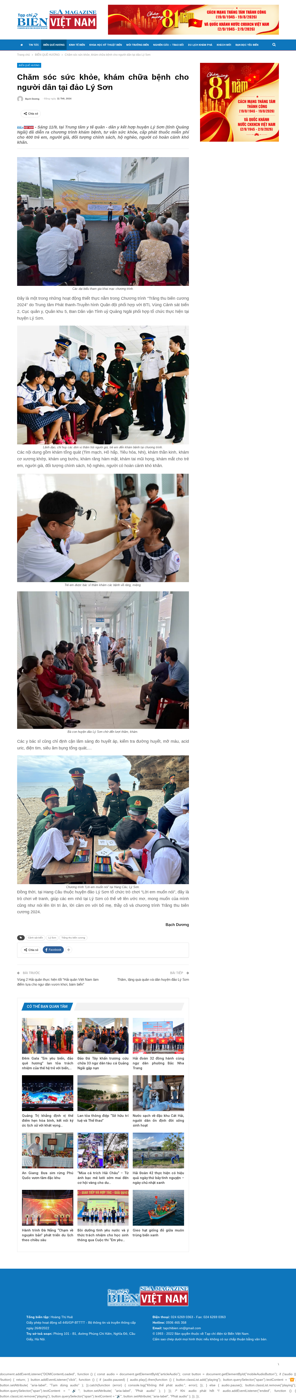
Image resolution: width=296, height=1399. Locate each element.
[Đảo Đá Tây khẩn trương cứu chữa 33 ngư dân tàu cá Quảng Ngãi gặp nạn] (103, 1036)
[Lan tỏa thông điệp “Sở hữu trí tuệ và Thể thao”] (103, 1093)
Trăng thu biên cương (73, 937)
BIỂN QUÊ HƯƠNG (54, 44)
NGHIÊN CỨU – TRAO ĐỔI (168, 44)
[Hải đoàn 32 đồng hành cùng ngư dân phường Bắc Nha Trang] (158, 1036)
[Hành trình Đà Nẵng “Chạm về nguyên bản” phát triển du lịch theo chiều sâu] (47, 1208)
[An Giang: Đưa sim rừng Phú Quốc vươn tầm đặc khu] (47, 1150)
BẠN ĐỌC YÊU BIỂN (246, 44)
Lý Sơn (52, 937)
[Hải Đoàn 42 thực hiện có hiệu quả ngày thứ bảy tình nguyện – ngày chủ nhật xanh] (158, 1150)
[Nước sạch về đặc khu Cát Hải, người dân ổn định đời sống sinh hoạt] (158, 1093)
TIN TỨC (34, 44)
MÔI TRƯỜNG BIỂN (137, 44)
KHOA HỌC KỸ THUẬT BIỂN (105, 44)
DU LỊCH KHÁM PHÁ (200, 44)
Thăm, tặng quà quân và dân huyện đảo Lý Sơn (153, 979)
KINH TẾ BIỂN (77, 44)
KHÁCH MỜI (224, 44)
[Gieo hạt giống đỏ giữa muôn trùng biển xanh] (158, 1208)
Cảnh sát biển (35, 937)
